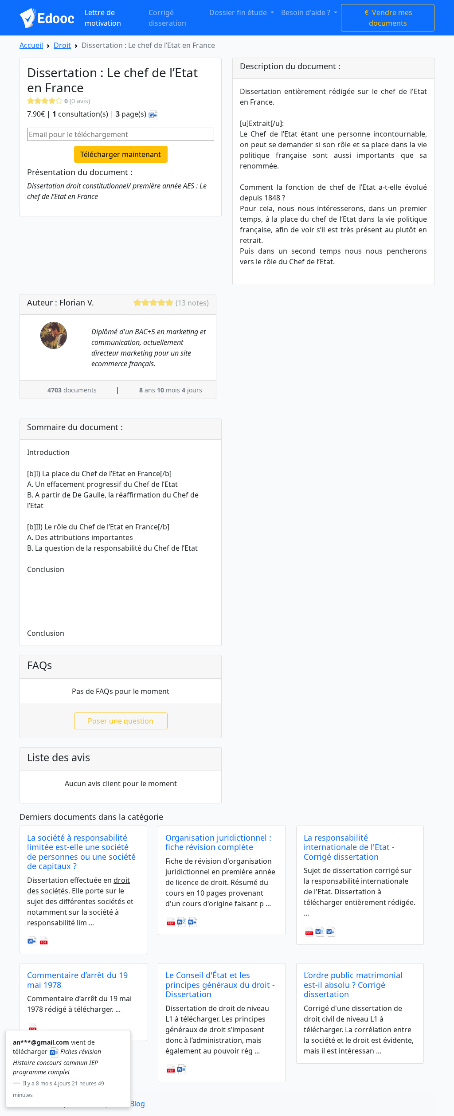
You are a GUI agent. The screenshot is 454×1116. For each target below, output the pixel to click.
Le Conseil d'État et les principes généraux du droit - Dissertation (220, 984)
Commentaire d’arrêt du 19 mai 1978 (77, 980)
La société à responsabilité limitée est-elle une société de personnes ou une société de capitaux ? (81, 852)
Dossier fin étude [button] (239, 12)
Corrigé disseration (167, 18)
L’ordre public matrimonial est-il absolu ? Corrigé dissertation (353, 984)
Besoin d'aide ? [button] (306, 12)
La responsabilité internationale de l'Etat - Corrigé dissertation (349, 847)
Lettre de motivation (103, 18)
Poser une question (120, 721)
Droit (62, 45)
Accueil (31, 45)
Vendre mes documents (391, 18)
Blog (137, 1103)
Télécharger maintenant (120, 154)
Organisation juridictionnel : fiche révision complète (218, 842)
